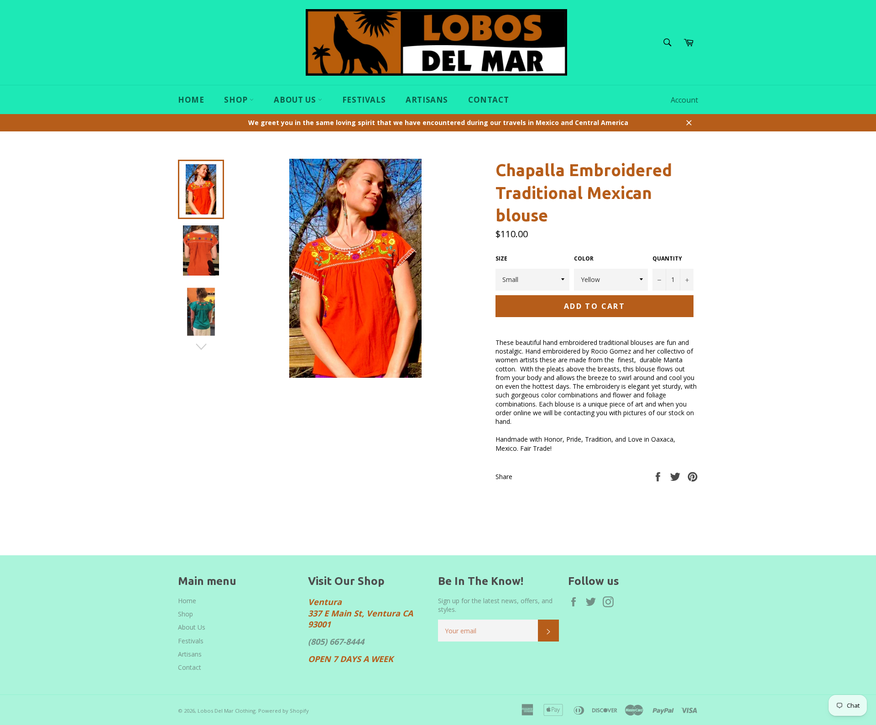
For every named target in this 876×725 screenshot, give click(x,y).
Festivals (364, 99)
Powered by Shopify (283, 710)
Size (501, 258)
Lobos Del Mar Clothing (227, 710)
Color (584, 258)
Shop (237, 99)
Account (684, 100)
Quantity (667, 258)
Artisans (427, 99)
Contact (488, 99)
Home (191, 99)
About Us (296, 99)
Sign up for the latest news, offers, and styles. (495, 605)
